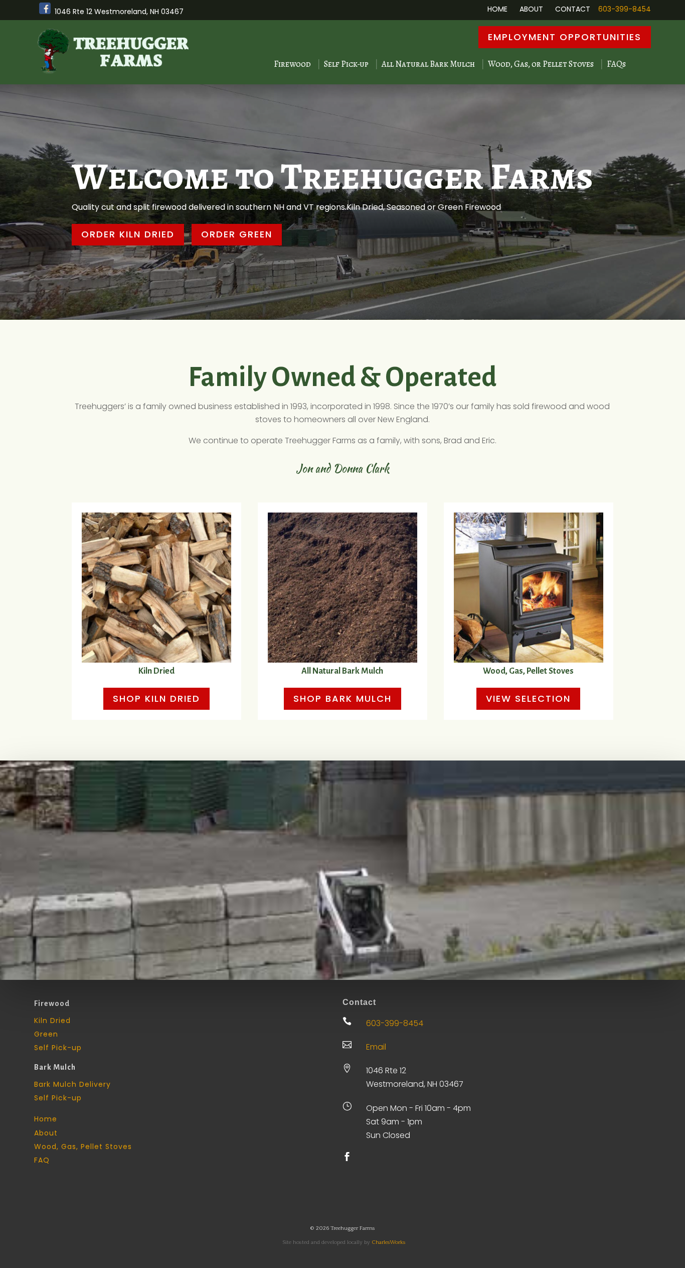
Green (46, 1034)
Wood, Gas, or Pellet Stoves (541, 64)
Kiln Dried (156, 671)
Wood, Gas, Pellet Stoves (528, 671)
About (531, 9)
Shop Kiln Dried (156, 698)
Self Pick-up (346, 64)
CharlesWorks (389, 1242)
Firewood (292, 64)
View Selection (528, 698)
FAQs (616, 64)
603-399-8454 (624, 9)
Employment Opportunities (564, 37)
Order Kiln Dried (128, 234)
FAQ (42, 1160)
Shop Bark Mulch (342, 698)
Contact (572, 9)
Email (376, 1047)
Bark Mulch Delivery (72, 1084)
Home (497, 9)
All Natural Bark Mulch (428, 64)
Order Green (236, 234)
